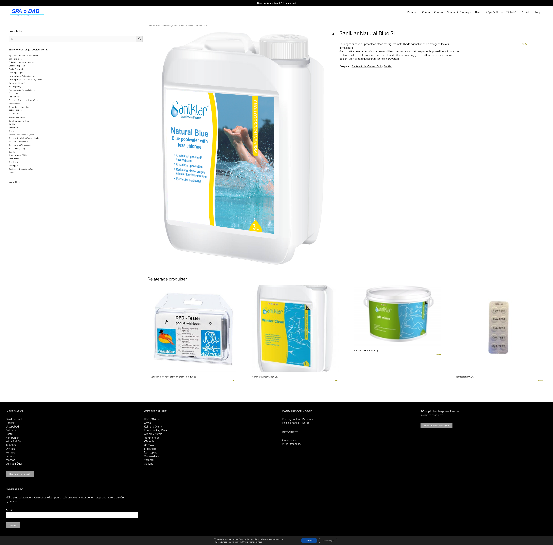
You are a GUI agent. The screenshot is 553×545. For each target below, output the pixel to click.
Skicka (13, 525)
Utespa (12, 172)
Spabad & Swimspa (459, 12)
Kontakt (526, 12)
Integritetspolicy (291, 444)
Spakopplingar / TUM (18, 155)
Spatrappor (13, 165)
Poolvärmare (14, 103)
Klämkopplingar (15, 72)
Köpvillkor (14, 182)
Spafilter (12, 151)
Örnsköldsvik (151, 456)
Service (10, 456)
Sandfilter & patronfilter (19, 120)
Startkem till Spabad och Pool (21, 169)
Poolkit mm (13, 93)
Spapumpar (14, 158)
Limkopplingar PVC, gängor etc (22, 76)
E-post (9, 510)
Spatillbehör (14, 162)
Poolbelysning (15, 86)
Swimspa (11, 430)
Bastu (478, 12)
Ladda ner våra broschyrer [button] (436, 425)
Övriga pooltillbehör (17, 82)
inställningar (256, 542)
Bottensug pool (15, 109)
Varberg (149, 460)
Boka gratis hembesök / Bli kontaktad (276, 3)
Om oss (10, 449)
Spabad (12, 131)
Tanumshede (152, 437)
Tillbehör (512, 12)
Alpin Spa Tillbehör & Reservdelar (23, 55)
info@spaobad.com (432, 415)
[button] (333, 34)
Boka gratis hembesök (20, 474)
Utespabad (12, 426)
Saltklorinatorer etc (17, 117)
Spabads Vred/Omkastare (20, 144)
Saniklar (388, 66)
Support (539, 12)
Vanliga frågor (14, 463)
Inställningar (328, 540)
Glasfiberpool (14, 419)
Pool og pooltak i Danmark (297, 419)
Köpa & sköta (13, 441)
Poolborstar (14, 113)
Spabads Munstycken (18, 141)
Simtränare (13, 127)
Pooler (426, 12)
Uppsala (149, 445)
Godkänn (309, 540)
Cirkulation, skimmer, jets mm (22, 62)
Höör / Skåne (152, 419)
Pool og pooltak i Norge (295, 423)
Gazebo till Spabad (17, 65)
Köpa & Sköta (494, 12)
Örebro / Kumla (153, 434)
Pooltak (438, 12)
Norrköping (151, 452)
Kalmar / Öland (153, 426)
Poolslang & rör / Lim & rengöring (23, 100)
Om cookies (289, 440)
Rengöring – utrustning (19, 107)
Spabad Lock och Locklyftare (21, 134)
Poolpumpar (14, 96)
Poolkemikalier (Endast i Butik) (170, 25)
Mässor (10, 460)
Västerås (149, 441)
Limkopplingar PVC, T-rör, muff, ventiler (26, 79)
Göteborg (167, 430)
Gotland (149, 463)
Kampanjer (12, 437)
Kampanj (412, 12)
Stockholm (150, 449)
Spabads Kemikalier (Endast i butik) (24, 138)
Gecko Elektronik (16, 69)
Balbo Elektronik (16, 58)
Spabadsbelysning (17, 148)
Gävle (147, 423)
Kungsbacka (151, 430)
